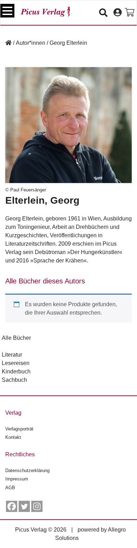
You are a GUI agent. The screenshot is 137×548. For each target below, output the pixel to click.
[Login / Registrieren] (117, 12)
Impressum (16, 479)
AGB (10, 487)
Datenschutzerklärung (27, 470)
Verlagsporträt (19, 428)
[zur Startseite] (45, 12)
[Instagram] (37, 506)
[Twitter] (24, 506)
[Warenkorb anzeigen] (129, 12)
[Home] (8, 43)
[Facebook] (11, 506)
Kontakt (13, 437)
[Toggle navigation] (7, 10)
